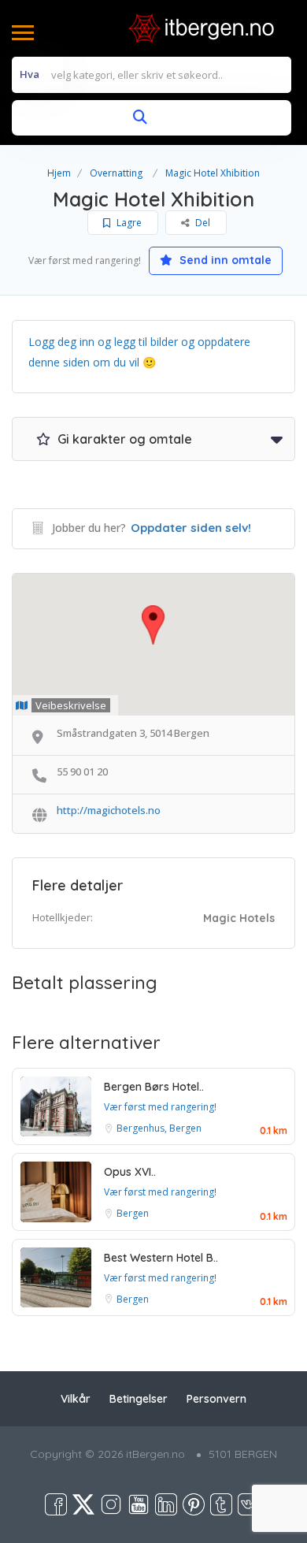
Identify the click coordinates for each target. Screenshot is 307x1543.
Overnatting (116, 173)
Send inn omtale (224, 260)
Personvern (216, 1399)
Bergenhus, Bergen (159, 1128)
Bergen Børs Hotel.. (154, 1087)
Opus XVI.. (130, 1172)
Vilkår (76, 1399)
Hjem (59, 173)
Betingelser (138, 1399)
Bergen (133, 1213)
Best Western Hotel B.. (161, 1258)
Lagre (128, 222)
